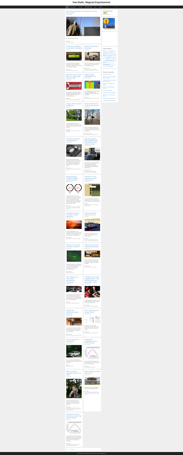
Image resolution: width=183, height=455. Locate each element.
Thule (96, 240)
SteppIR (111, 64)
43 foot (87, 69)
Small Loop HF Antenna (107, 90)
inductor (71, 99)
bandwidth (89, 98)
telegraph (96, 306)
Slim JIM (96, 134)
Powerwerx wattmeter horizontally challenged (74, 47)
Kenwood (111, 58)
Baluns (71, 206)
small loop (78, 207)
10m (107, 51)
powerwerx (72, 70)
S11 (79, 130)
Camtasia (68, 238)
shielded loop (74, 207)
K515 (95, 171)
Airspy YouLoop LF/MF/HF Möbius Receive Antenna (72, 178)
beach (93, 392)
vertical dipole (105, 66)
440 (87, 171)
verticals (109, 66)
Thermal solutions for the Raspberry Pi (73, 139)
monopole (86, 205)
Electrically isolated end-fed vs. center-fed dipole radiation (73, 416)
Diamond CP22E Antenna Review (109, 92)
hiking (88, 134)
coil (67, 99)
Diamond (92, 171)
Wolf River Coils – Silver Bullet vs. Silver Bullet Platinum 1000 (74, 76)
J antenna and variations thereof (109, 100)
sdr (89, 70)
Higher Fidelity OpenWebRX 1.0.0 (90, 75)
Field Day (109, 57)
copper (72, 130)
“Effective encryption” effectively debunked (92, 245)
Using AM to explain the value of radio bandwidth (72, 214)
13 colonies (87, 392)
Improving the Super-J (107, 74)
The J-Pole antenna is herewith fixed (92, 311)
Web (98, 98)
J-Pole (90, 134)
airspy (68, 206)
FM (91, 98)
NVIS (108, 62)
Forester (86, 240)
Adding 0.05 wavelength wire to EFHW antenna (91, 341)
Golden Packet (114, 57)
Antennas (68, 98)
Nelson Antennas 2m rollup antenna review (92, 104)
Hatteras (86, 393)
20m (111, 51)
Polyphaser (77, 335)
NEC (104, 62)
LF (94, 69)
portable (93, 134)
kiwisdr (92, 69)
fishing (98, 392)
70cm (90, 171)
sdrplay (79, 238)
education (92, 306)
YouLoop (67, 208)
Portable (68, 406)
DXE (89, 69)
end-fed (89, 332)
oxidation (75, 130)
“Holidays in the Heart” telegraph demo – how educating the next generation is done (92, 279)
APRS (104, 53)
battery (68, 70)
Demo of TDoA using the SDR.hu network (73, 245)
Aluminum (92, 239)
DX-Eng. (107, 55)
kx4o (104, 60)
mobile (74, 99)
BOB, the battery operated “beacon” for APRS (73, 373)
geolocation (69, 272)
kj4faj (114, 58)
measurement (87, 172)
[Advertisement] (110, 39)
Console (72, 238)
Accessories (69, 69)
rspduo (75, 238)
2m (86, 134)
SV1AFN (94, 70)
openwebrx (94, 98)
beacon (90, 204)
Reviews (90, 133)
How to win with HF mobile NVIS (72, 340)
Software (87, 97)
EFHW (87, 332)
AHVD (111, 52)
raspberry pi (68, 207)
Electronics (87, 68)
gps (72, 272)
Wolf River (77, 99)
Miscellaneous (69, 237)
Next (73, 449)
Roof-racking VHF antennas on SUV (91, 214)
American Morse (88, 306)
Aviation (87, 204)
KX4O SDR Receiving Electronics (91, 47)
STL (66, 131)
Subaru (93, 240)
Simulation (106, 64)
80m (108, 52)
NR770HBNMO (94, 172)
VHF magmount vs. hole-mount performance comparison (72, 279)
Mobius (76, 206)
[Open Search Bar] (116, 7)
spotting (91, 70)
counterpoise (88, 367)
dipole (72, 444)
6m (87, 239)
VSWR (69, 131)
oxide (78, 130)
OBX (90, 393)
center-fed (69, 444)
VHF (97, 240)
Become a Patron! (106, 14)
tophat (89, 205)
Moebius (78, 206)
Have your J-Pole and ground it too (109, 98)
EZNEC (105, 57)
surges (80, 335)
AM (86, 98)
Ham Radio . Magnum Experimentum (91, 2)
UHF (114, 64)
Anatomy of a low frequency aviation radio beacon (91, 178)
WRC (80, 99)
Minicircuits (86, 70)
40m (90, 392)
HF (90, 69)
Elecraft (95, 392)
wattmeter (75, 70)
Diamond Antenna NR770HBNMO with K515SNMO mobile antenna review (91, 141)
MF (95, 69)
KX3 (88, 393)
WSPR (97, 70)
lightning (68, 335)
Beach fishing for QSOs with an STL (92, 372)
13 (70, 449)
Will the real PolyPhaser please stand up (72, 312)
